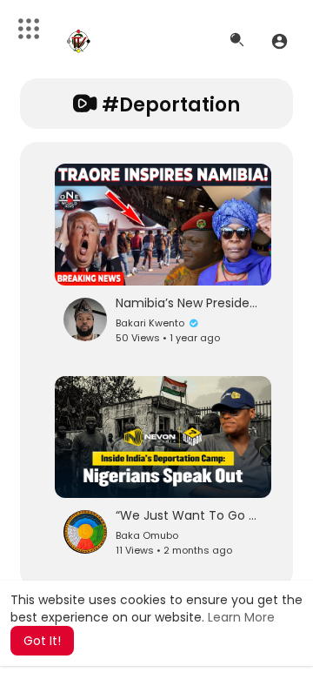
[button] (279, 41)
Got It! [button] (42, 640)
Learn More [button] (241, 617)
